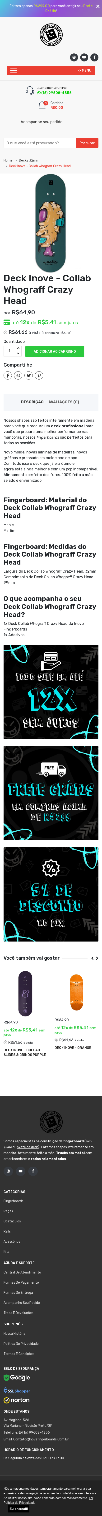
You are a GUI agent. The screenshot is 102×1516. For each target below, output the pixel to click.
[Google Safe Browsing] (17, 1379)
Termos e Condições (19, 1354)
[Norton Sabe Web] (17, 1400)
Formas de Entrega (18, 1293)
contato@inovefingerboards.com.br (41, 1439)
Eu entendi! (18, 1509)
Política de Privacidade (21, 1344)
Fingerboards (13, 1201)
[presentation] (91, 958)
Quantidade (14, 341)
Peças (8, 1211)
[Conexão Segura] (17, 1390)
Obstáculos (12, 1221)
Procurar (87, 143)
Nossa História (14, 1334)
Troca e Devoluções (18, 1313)
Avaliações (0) (63, 402)
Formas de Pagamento (21, 1283)
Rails (7, 1231)
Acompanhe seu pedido (41, 122)
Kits (6, 1252)
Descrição (32, 402)
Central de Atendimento (22, 1272)
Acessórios (12, 1242)
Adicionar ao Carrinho (55, 352)
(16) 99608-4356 (36, 1433)
